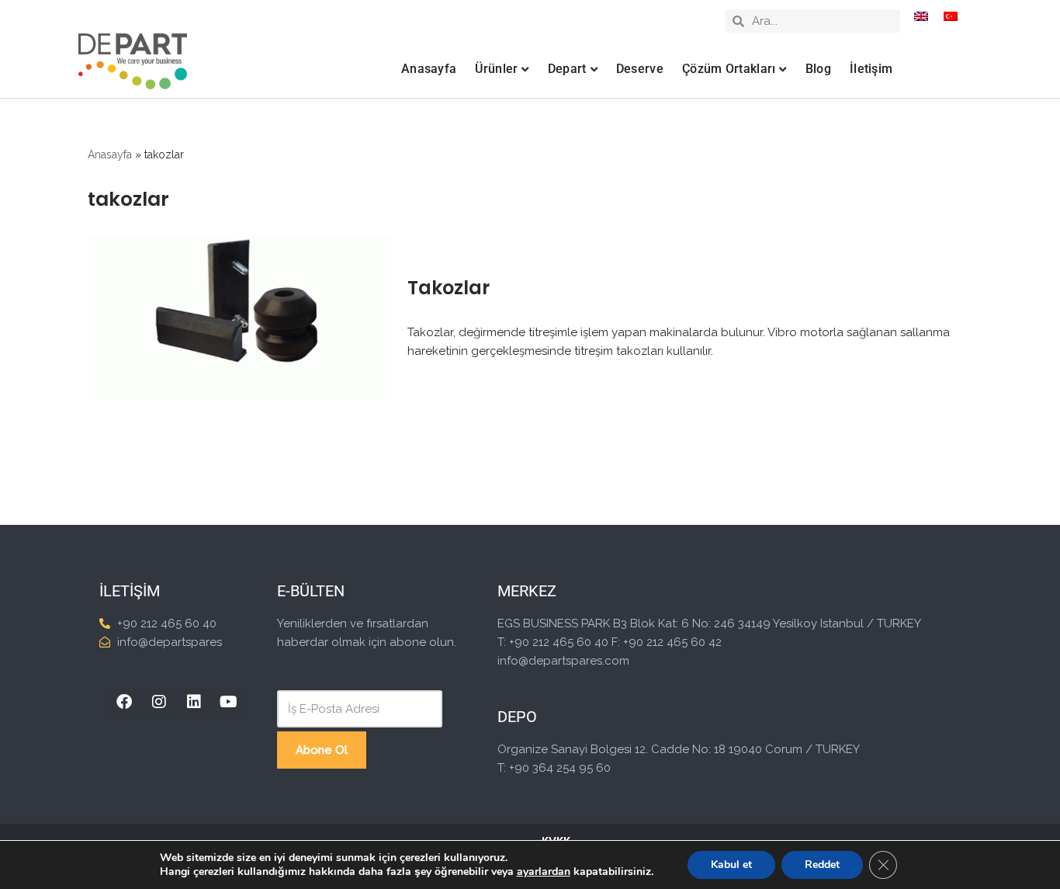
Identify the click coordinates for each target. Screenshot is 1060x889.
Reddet (822, 864)
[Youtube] (228, 701)
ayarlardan (543, 872)
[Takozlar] (240, 318)
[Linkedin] (194, 701)
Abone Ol (322, 750)
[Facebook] (124, 701)
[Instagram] (159, 701)
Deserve (639, 68)
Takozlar (448, 287)
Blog (818, 68)
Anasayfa (428, 68)
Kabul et (731, 864)
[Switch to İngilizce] (921, 16)
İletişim (871, 68)
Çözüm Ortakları (729, 68)
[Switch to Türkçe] (950, 16)
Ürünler (496, 68)
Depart (567, 68)
